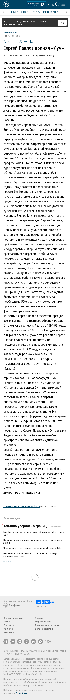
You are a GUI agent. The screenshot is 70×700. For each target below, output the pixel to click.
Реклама (8, 628)
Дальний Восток (11, 32)
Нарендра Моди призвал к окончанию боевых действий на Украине (32, 541)
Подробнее (21, 693)
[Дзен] (19, 641)
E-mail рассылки (44, 628)
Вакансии (8, 632)
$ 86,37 (14, 11)
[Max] (40, 641)
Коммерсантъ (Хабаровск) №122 (21, 506)
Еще (5, 561)
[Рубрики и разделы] (63, 4)
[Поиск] (57, 4)
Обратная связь (44, 621)
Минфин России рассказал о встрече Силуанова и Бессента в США (33, 533)
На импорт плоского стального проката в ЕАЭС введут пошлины (30, 555)
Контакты (8, 625)
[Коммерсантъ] (6, 4)
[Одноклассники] (26, 641)
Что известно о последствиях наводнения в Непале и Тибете (33, 548)
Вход (51, 4)
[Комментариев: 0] (14, 41)
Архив (6, 621)
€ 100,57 (25, 11)
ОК (62, 23)
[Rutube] (33, 641)
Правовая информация (48, 625)
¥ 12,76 (36, 11)
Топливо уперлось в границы (32, 526)
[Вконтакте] (12, 641)
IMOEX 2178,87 (50, 11)
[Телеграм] (5, 641)
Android (39, 617)
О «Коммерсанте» (13, 617)
